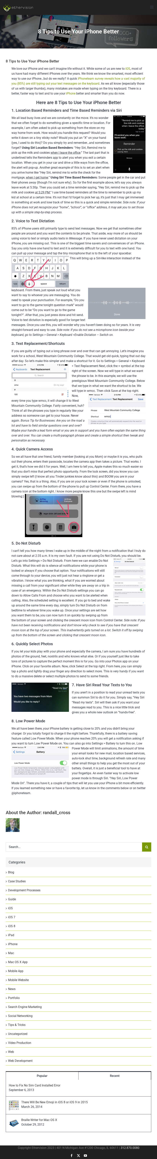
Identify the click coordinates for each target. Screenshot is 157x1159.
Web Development (20, 1061)
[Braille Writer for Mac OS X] (14, 1120)
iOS (127, 68)
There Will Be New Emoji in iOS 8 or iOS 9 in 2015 (54, 1102)
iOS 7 (11, 917)
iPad (11, 935)
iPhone (70, 93)
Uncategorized (17, 1034)
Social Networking (20, 1016)
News (12, 989)
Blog (11, 872)
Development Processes (24, 890)
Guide (12, 899)
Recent (114, 1076)
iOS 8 (11, 926)
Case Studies (17, 881)
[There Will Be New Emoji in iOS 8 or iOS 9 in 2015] (14, 1103)
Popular (42, 1076)
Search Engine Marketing (25, 1007)
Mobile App (15, 971)
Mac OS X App (18, 962)
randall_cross (56, 812)
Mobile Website (18, 980)
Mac (11, 953)
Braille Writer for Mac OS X (39, 1120)
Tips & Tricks (16, 1025)
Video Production (19, 1043)
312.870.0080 (130, 1148)
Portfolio (14, 998)
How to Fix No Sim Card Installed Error (34, 1085)
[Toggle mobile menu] (152, 7)
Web (11, 1052)
